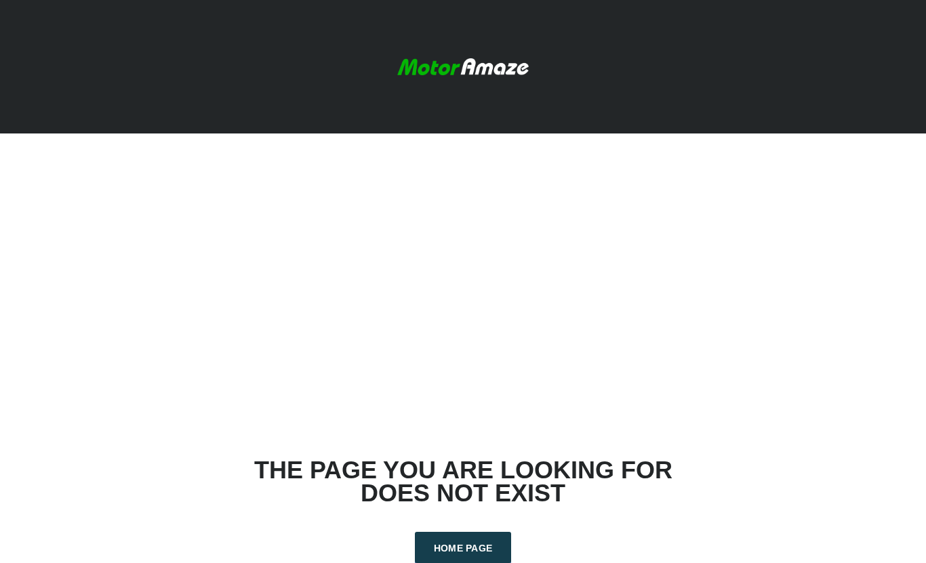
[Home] (463, 65)
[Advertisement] (463, 296)
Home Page (463, 548)
